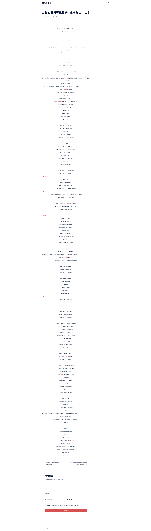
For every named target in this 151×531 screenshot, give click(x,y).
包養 (58, 77)
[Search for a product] (108, 2)
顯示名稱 (47, 493)
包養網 (43, 191)
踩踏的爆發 (46, 3)
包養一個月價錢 (45, 176)
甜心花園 (66, 257)
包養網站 (67, 78)
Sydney (62, 528)
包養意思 (65, 95)
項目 (56, 16)
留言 (46, 483)
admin (44, 16)
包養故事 (68, 203)
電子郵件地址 (48, 499)
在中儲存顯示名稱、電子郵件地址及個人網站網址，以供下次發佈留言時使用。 (64, 505)
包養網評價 (67, 56)
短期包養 (63, 149)
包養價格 (65, 89)
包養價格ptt (59, 101)
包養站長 (73, 149)
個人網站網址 (70, 499)
